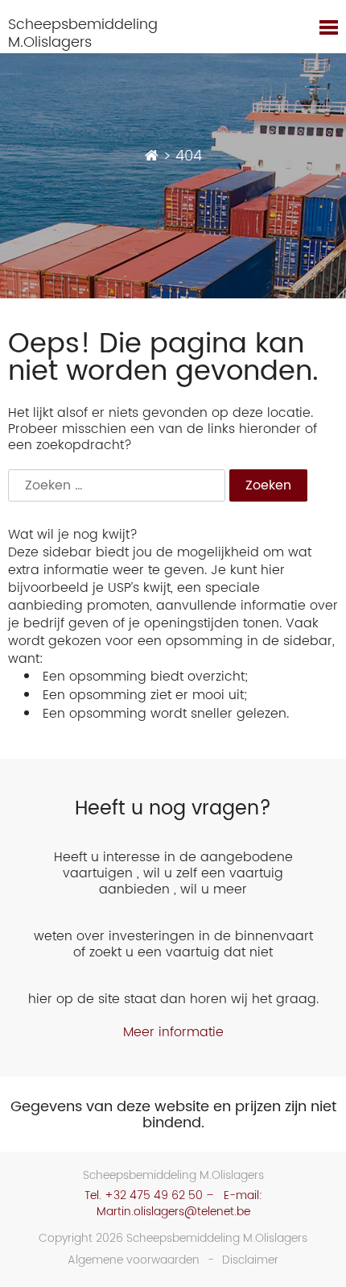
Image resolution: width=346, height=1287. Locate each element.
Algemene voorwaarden (134, 1260)
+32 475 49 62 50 (154, 1195)
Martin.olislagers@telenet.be (173, 1211)
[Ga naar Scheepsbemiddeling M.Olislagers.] (152, 156)
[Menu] (328, 30)
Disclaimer (250, 1260)
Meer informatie (173, 1032)
